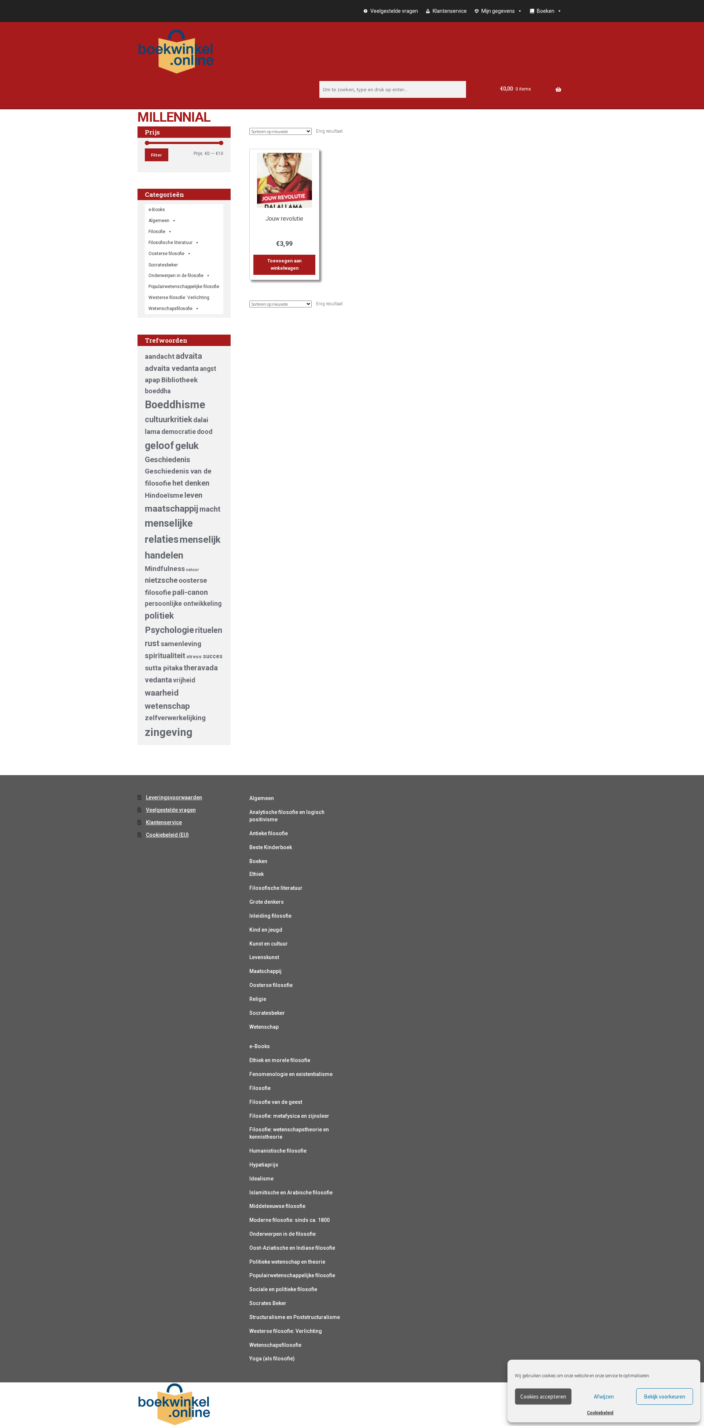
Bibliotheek (179, 380)
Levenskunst (264, 957)
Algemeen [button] (158, 220)
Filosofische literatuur (170, 242)
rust (152, 643)
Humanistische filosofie (278, 1151)
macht (209, 509)
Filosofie (156, 231)
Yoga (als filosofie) (272, 1358)
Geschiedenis (167, 459)
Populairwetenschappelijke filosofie (183, 286)
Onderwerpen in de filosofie (175, 275)
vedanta (158, 679)
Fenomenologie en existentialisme (291, 1074)
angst (208, 368)
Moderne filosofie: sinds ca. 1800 (289, 1220)
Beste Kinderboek (270, 847)
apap (152, 380)
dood (204, 431)
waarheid (162, 692)
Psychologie (169, 629)
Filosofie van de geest (275, 1102)
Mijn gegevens (498, 11)
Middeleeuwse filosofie (277, 1206)
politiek (159, 616)
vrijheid (184, 680)
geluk (187, 445)
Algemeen (261, 798)
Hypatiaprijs (263, 1165)
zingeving (168, 732)
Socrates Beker (267, 1303)
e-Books (156, 209)
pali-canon (190, 592)
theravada (201, 667)
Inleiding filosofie (270, 916)
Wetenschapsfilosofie (170, 308)
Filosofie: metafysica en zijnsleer (289, 1116)
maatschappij (171, 508)
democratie (178, 431)
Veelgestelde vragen (394, 11)
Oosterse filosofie (166, 253)
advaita (189, 356)
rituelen (208, 630)
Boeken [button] (545, 11)
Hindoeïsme (164, 495)
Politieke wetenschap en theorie (287, 1262)
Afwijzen (604, 1396)
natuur (192, 569)
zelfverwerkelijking (175, 718)
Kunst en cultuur (268, 944)
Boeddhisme (175, 404)
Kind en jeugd (265, 930)
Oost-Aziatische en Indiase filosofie (292, 1248)
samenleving (181, 644)
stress (194, 656)
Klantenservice (450, 11)
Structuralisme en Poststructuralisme (294, 1317)
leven (193, 495)
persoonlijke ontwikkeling (183, 603)
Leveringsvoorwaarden (174, 797)
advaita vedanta (172, 368)
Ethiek (256, 874)
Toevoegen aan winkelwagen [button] (284, 264)
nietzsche (161, 580)
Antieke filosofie (268, 833)
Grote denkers (266, 902)
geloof (159, 446)
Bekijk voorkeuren (664, 1396)
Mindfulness (165, 568)
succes (213, 656)
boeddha (157, 391)
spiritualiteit (165, 655)
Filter (156, 155)
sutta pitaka (164, 668)
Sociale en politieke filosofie (283, 1289)
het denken (190, 483)
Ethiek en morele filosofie (279, 1060)
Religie (257, 999)
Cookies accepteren (543, 1396)
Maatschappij (265, 971)
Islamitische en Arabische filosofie (291, 1192)
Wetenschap (264, 1027)
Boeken (258, 861)
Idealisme (261, 1179)
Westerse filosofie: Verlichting (178, 297)
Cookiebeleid (600, 1412)
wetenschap (167, 706)
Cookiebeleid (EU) (167, 835)
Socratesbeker (267, 1013)
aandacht (160, 356)
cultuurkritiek (168, 419)
